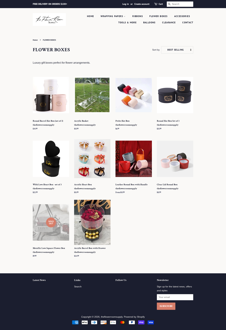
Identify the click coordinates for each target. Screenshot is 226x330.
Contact (187, 22)
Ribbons (137, 16)
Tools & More (127, 22)
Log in (125, 3)
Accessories (182, 16)
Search (78, 286)
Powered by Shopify (134, 317)
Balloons (149, 22)
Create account (141, 3)
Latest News (39, 280)
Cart (161, 3)
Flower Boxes (158, 16)
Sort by (156, 49)
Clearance (169, 22)
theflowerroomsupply (112, 317)
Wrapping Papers (112, 16)
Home (90, 16)
